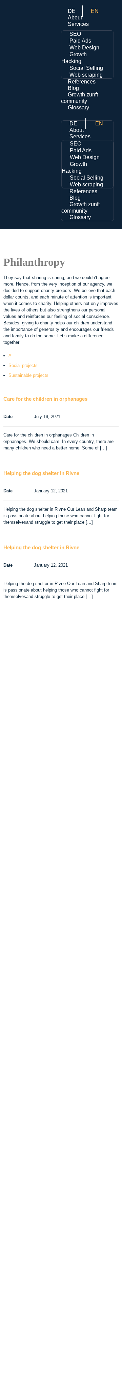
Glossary (78, 107)
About (75, 17)
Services (78, 24)
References (82, 82)
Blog (73, 88)
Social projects (23, 365)
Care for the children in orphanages (45, 399)
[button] (87, 114)
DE (72, 11)
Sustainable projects (28, 375)
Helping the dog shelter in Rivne (41, 473)
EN (95, 11)
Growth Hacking (74, 57)
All (11, 355)
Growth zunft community (80, 207)
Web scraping (86, 75)
